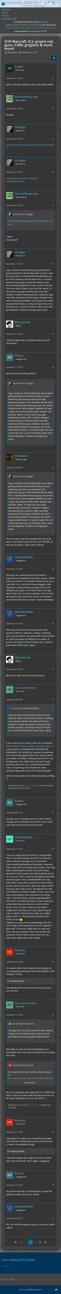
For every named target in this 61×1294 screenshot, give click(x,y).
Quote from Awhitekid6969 (26, 708)
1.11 (46, 27)
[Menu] (57, 4)
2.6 (30, 24)
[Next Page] (45, 1242)
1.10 (40, 27)
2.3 (20, 24)
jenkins (42, 21)
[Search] (42, 4)
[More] (53, 78)
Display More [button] (30, 1082)
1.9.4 (34, 27)
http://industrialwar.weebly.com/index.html (28, 746)
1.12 (52, 27)
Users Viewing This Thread (17, 1260)
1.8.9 (27, 27)
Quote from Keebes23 (23, 1023)
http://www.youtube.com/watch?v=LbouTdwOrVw (22, 180)
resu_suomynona (32, 785)
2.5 (25, 24)
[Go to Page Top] (56, 1290)
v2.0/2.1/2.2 (11, 24)
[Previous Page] (16, 1242)
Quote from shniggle (23, 214)
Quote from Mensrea (23, 1065)
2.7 (34, 24)
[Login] (50, 3)
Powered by (30, 1289)
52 (40, 1242)
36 (30, 1242)
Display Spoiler (17, 981)
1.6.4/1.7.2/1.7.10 (14, 27)
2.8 (39, 24)
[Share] (54, 58)
